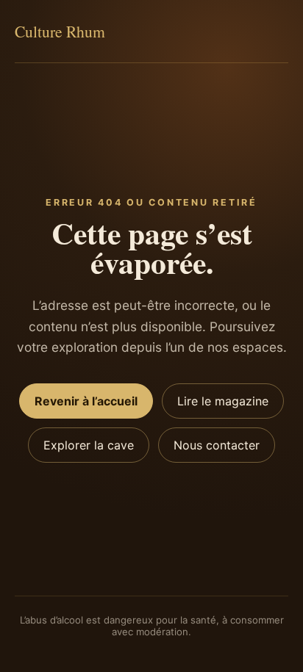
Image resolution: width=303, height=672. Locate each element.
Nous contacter (217, 445)
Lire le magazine (222, 401)
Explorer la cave (88, 445)
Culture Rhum (60, 31)
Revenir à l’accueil (86, 401)
